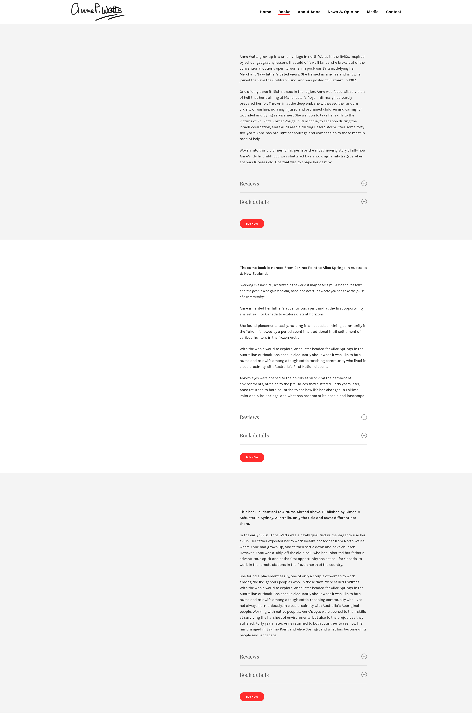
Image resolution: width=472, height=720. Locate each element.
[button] (252, 223)
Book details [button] (254, 201)
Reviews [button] (249, 183)
